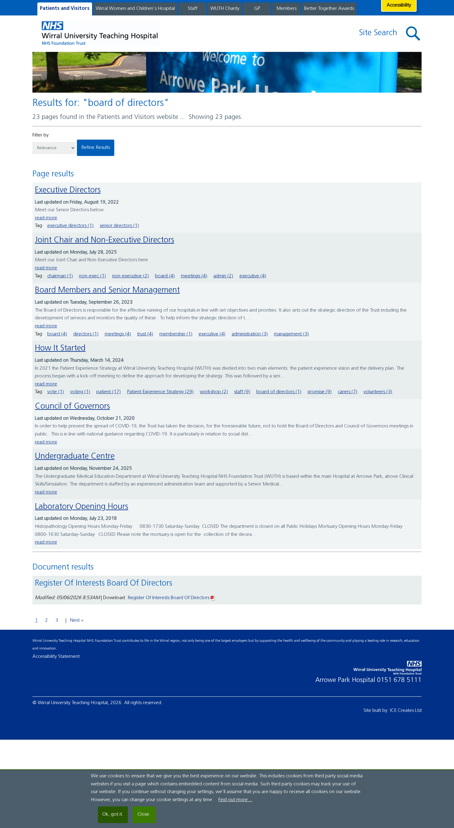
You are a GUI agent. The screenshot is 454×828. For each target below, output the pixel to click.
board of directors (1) (278, 391)
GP (257, 8)
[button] (413, 33)
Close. (144, 814)
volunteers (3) (378, 391)
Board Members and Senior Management (107, 290)
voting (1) (80, 391)
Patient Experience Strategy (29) (160, 391)
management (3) (291, 334)
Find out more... (235, 799)
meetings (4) (194, 276)
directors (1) (86, 334)
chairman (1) (60, 276)
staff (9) (242, 391)
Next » (77, 620)
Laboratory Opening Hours (81, 507)
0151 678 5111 (399, 680)
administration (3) (250, 334)
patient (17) (108, 391)
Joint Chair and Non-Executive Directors (104, 240)
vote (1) (55, 391)
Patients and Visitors (65, 8)
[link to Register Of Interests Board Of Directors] (213, 597)
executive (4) (252, 276)
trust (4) (145, 334)
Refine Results (95, 147)
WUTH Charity (224, 8)
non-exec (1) (92, 276)
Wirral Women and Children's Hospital (135, 8)
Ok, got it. (113, 814)
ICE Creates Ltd (406, 710)
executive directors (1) (70, 225)
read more (46, 218)
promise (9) (320, 391)
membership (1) (175, 334)
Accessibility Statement (56, 656)
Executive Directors (68, 190)
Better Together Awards (329, 8)
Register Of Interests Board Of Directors (169, 597)
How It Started (60, 348)
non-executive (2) (130, 276)
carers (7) (347, 391)
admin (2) (223, 276)
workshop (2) (214, 391)
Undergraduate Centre (75, 456)
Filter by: (41, 135)
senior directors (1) (119, 225)
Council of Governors (72, 406)
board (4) (165, 276)
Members (286, 8)
